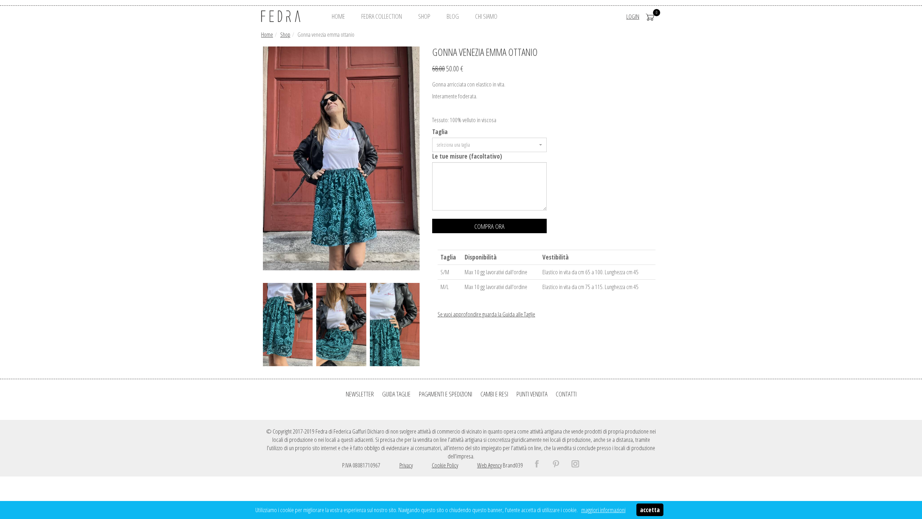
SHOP (424, 16)
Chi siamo (486, 16)
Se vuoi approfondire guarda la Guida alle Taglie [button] (486, 314)
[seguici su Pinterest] (561, 465)
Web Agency (489, 465)
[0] (650, 16)
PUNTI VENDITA (531, 394)
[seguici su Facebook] (542, 465)
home (338, 16)
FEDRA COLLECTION (381, 16)
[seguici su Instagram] (580, 465)
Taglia (440, 132)
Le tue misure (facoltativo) (467, 156)
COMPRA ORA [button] (489, 226)
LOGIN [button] (632, 16)
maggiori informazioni (603, 510)
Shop (285, 35)
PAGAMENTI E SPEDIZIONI (445, 394)
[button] (489, 145)
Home (267, 35)
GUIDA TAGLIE (396, 394)
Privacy (406, 465)
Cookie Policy (445, 465)
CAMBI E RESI (494, 394)
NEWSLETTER (360, 394)
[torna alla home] (290, 16)
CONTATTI (566, 394)
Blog (453, 16)
